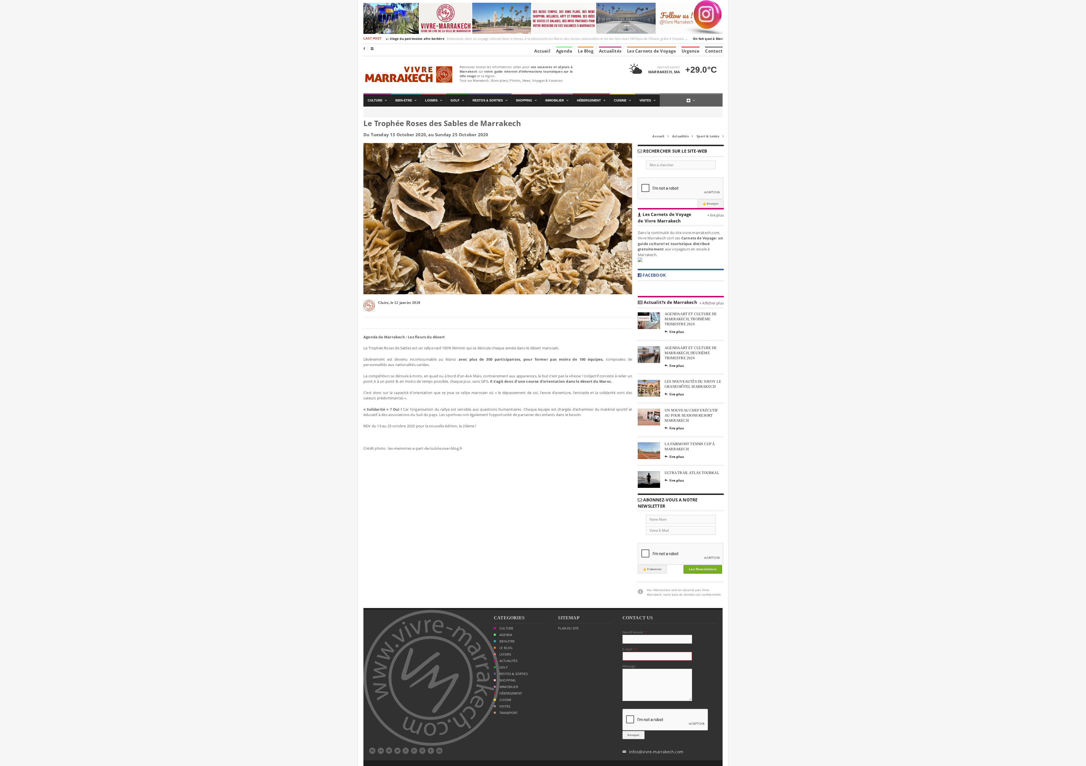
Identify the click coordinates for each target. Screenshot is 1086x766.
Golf (503, 667)
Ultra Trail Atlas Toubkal (692, 473)
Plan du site (568, 628)
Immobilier (508, 687)
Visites (504, 706)
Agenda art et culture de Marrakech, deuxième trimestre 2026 (691, 353)
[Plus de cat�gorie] (691, 100)
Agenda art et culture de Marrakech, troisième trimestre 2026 (691, 319)
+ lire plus (715, 215)
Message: (629, 666)
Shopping (507, 680)
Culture (506, 628)
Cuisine (505, 700)
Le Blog (585, 50)
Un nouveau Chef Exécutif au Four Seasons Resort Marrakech (691, 415)
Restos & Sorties (513, 674)
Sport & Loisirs (710, 136)
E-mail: (627, 649)
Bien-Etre (507, 641)
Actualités (610, 50)
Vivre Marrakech (408, 75)
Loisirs (505, 654)
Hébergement (510, 693)
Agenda (564, 50)
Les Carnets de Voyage (651, 50)
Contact (714, 50)
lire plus (674, 331)
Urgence (691, 50)
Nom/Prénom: (633, 632)
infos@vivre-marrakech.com (652, 751)
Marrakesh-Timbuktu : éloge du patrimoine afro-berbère (386, 38)
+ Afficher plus (711, 303)
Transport (508, 713)
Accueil (542, 50)
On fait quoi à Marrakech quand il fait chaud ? (717, 38)
